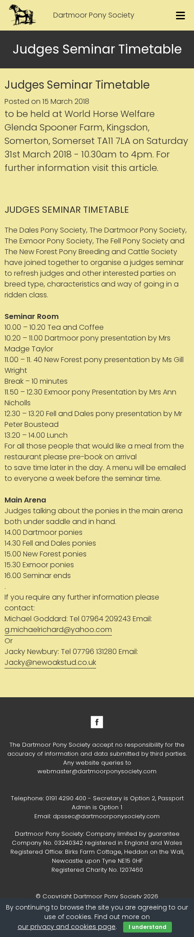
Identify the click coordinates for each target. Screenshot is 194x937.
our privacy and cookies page (66, 926)
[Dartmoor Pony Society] (22, 15)
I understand (147, 927)
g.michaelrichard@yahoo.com (58, 629)
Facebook (97, 722)
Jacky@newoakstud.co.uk (50, 662)
